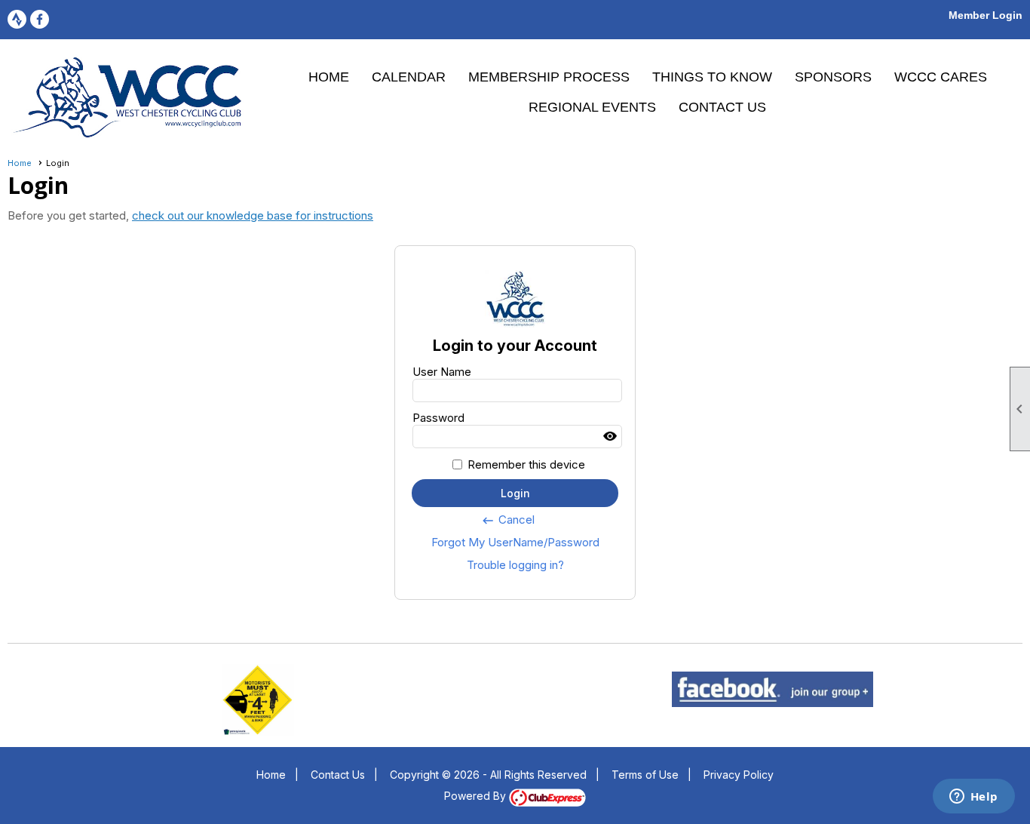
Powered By (476, 795)
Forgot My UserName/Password (515, 542)
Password (438, 417)
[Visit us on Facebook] (39, 19)
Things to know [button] (712, 77)
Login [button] (515, 493)
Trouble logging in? (515, 565)
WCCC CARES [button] (940, 77)
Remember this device (526, 464)
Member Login (985, 15)
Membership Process (549, 77)
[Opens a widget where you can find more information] (973, 797)
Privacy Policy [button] (739, 774)
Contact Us (722, 107)
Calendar (409, 77)
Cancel (508, 519)
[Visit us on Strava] (17, 19)
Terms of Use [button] (645, 774)
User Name (441, 371)
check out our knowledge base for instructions (252, 215)
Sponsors (833, 77)
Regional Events (592, 107)
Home (328, 77)
